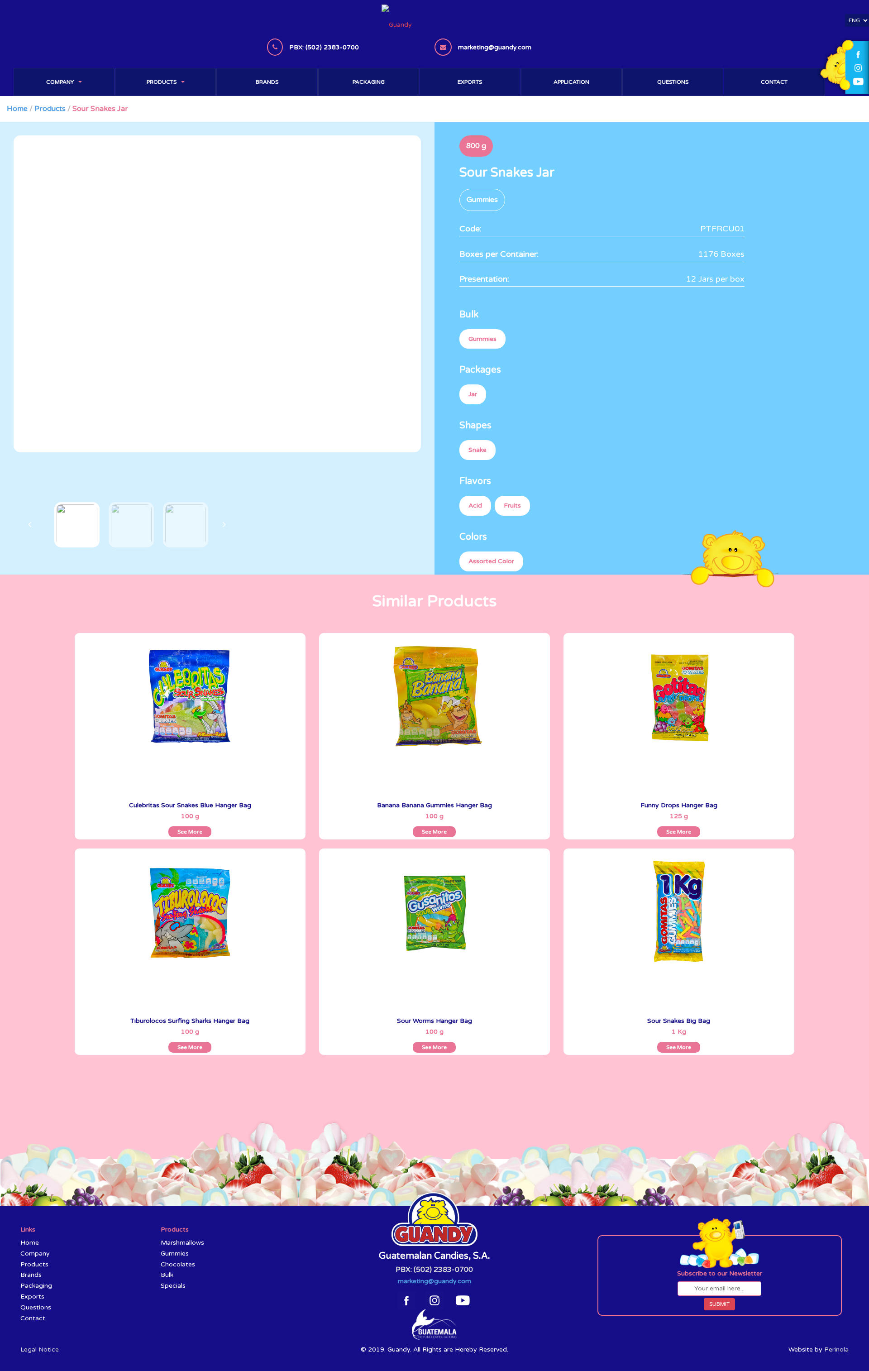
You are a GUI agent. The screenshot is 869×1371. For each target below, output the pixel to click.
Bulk (167, 1275)
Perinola (836, 1349)
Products (162, 82)
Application (571, 82)
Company (60, 82)
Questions (672, 82)
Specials (173, 1286)
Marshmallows (182, 1242)
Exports (470, 82)
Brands (267, 82)
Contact (774, 82)
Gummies (175, 1253)
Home (17, 108)
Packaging (369, 82)
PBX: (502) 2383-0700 (434, 1269)
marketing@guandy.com (434, 1281)
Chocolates (178, 1264)
